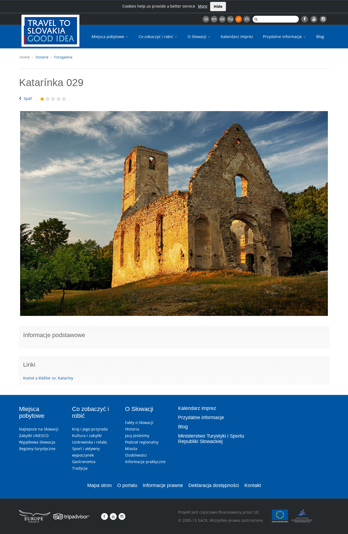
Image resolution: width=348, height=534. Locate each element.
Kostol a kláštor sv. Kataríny (48, 378)
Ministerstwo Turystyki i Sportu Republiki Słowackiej (211, 438)
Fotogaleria (63, 57)
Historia (132, 429)
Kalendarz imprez (237, 36)
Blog (320, 36)
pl (238, 18)
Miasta (131, 448)
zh (247, 18)
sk (206, 18)
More (202, 6)
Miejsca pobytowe (108, 36)
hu (230, 18)
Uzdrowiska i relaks (89, 442)
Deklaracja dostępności (213, 485)
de (222, 18)
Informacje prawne (163, 485)
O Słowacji (197, 36)
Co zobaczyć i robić (156, 36)
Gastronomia (83, 461)
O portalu (127, 485)
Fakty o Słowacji (139, 422)
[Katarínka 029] (174, 213)
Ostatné (41, 57)
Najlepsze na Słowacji (38, 429)
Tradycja (80, 468)
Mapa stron (99, 485)
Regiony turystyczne (37, 448)
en (214, 18)
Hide (218, 6)
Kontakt (252, 485)
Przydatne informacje (283, 36)
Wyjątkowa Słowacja (37, 442)
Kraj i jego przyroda (90, 429)
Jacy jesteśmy (137, 435)
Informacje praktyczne (145, 461)
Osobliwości (136, 455)
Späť (28, 98)
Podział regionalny (142, 442)
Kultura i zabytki (87, 435)
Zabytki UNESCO (34, 435)
